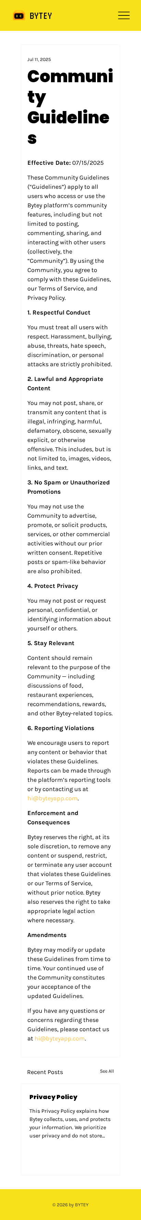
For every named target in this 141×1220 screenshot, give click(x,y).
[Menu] (124, 15)
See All (107, 1071)
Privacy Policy (53, 1097)
